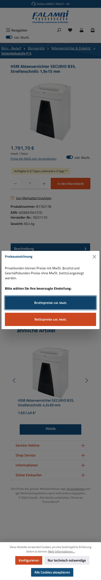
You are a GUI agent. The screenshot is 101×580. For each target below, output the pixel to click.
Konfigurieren (29, 560)
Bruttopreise (50, 302)
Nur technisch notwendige (67, 560)
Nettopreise (50, 319)
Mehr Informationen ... (61, 551)
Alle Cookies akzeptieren (52, 572)
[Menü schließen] (94, 256)
